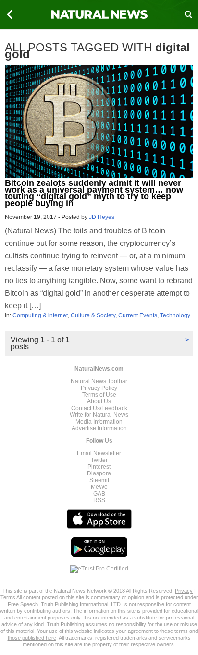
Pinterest (99, 466)
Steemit (99, 480)
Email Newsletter (99, 453)
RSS (99, 500)
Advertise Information (99, 428)
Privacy (184, 591)
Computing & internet (40, 315)
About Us (99, 401)
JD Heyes (101, 217)
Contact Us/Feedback (99, 408)
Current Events (137, 315)
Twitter (99, 460)
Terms (8, 597)
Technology (175, 315)
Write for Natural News (99, 415)
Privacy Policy (99, 388)
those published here (32, 638)
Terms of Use (99, 394)
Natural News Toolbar (99, 381)
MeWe (99, 487)
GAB (99, 493)
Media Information (99, 421)
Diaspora (99, 473)
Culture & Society (93, 315)
